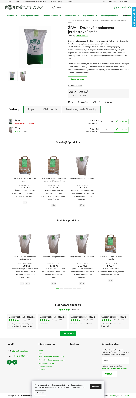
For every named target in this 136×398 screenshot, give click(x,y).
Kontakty (70, 2)
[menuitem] (12, 15)
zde (83, 387)
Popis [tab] (31, 109)
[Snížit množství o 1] (101, 121)
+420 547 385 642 (20, 356)
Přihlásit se (109, 374)
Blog (17, 2)
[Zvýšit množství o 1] (112, 121)
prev (8, 260)
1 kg (25, 202)
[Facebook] (9, 362)
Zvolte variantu (77, 79)
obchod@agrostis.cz (20, 351)
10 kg (82, 205)
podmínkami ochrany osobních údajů (114, 368)
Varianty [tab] (14, 109)
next (127, 260)
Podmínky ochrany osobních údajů (51, 360)
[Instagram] (14, 362)
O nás (9, 2)
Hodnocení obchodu (68, 305)
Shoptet (112, 395)
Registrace (123, 2)
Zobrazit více (68, 333)
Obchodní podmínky (46, 363)
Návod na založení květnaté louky (34, 2)
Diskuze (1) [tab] (50, 109)
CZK (101, 2)
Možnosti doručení (75, 85)
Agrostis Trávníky (81, 36)
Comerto (125, 395)
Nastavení (40, 393)
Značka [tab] (81, 109)
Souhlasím (96, 386)
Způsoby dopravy (56, 2)
